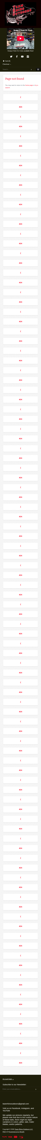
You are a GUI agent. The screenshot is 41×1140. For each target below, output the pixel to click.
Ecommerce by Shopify (16, 1132)
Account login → (8, 1079)
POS (4, 1132)
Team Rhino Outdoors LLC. (24, 1129)
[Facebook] (16, 56)
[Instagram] (28, 56)
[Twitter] (11, 56)
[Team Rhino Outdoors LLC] (20, 4)
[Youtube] (22, 56)
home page (29, 85)
